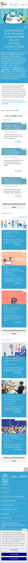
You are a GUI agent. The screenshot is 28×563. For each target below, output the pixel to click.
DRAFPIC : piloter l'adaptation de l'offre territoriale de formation (13, 181)
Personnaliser (14, 550)
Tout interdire (14, 554)
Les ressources (7, 505)
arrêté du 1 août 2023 (13, 70)
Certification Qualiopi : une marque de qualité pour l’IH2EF (13, 360)
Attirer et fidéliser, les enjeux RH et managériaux (13, 309)
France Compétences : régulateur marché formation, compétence (14, 271)
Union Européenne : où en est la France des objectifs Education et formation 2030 (14, 437)
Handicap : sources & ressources (11, 233)
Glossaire (5, 514)
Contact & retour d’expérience (5, 481)
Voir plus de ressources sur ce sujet (14, 332)
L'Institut (5, 492)
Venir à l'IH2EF (5, 475)
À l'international (8, 501)
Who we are (6, 518)
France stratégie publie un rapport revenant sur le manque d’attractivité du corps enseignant (13, 398)
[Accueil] (4, 5)
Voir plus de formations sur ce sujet (14, 206)
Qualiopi (23, 476)
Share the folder (24, 27)
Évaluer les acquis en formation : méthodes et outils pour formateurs (13, 127)
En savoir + (18, 141)
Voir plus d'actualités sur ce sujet (14, 459)
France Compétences (9, 279)
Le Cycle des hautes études (12, 497)
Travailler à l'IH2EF (9, 509)
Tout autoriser (14, 559)
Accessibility (23, 5)
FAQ (14, 476)
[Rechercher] (20, 5)
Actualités (5, 488)
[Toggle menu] (26, 5)
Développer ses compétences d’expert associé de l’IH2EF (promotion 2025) (12, 153)
